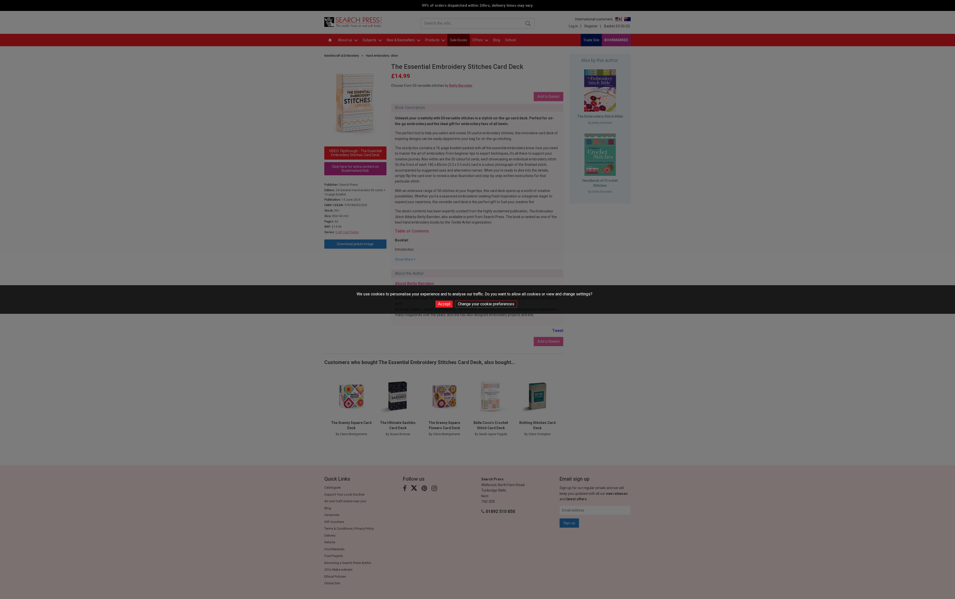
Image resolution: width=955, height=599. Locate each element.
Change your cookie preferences (486, 304)
